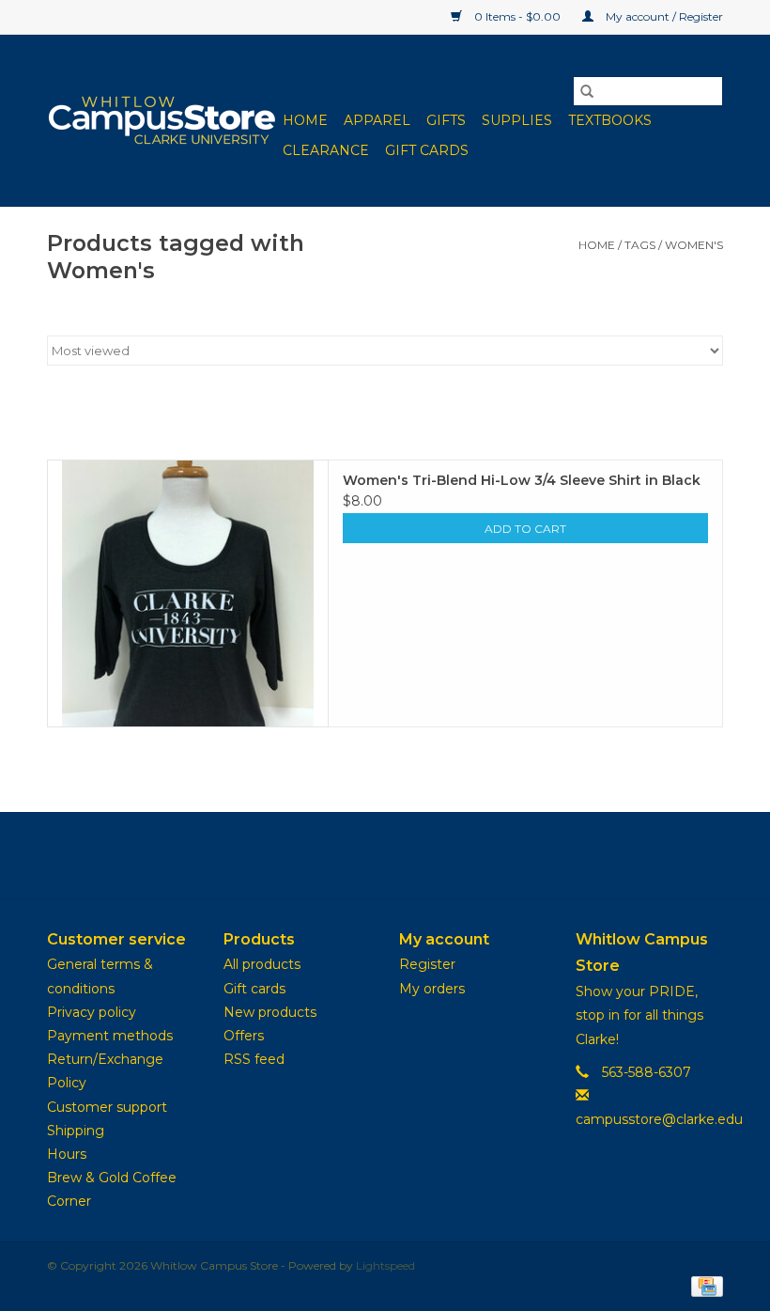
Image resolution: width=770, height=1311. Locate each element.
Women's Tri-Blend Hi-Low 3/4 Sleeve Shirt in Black (522, 480)
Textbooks (610, 120)
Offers (243, 1035)
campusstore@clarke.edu (659, 1119)
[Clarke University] (162, 120)
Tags (639, 245)
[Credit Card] (704, 1285)
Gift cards (427, 150)
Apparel (377, 120)
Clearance (326, 150)
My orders (432, 988)
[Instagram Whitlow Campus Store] (419, 855)
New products (269, 1012)
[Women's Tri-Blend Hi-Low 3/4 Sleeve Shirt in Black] (188, 593)
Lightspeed (385, 1265)
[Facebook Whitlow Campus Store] (351, 855)
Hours (66, 1154)
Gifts (446, 120)
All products (261, 964)
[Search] (587, 91)
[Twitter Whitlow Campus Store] (385, 855)
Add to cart (525, 529)
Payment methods (110, 1035)
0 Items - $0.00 (517, 16)
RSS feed (254, 1059)
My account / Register (663, 16)
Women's (694, 245)
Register (427, 964)
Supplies (517, 120)
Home (305, 120)
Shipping (75, 1130)
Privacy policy (91, 1012)
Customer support (107, 1107)
